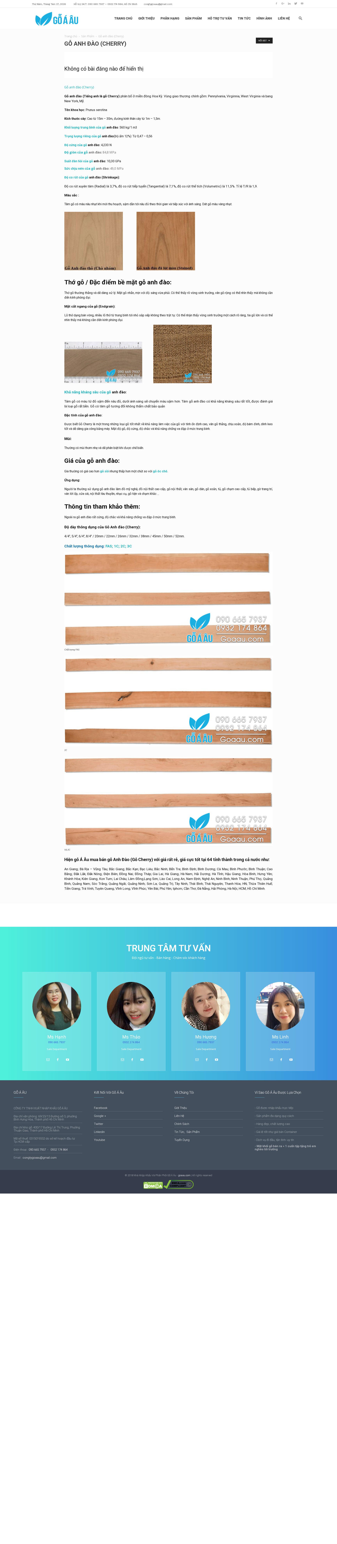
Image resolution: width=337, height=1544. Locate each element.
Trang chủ (70, 36)
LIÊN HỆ (284, 18)
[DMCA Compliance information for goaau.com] (178, 1188)
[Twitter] (296, 3)
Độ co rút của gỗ (76, 177)
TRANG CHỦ (123, 18)
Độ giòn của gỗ (76, 152)
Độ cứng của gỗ (75, 145)
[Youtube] (302, 3)
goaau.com (184, 1175)
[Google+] (283, 3)
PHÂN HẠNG (170, 18)
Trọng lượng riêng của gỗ (82, 136)
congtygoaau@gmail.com (158, 4)
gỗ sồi (104, 471)
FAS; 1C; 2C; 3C (98, 546)
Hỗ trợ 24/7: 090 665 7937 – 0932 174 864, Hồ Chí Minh (105, 4)
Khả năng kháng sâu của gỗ (87, 392)
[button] (300, 19)
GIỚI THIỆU (146, 18)
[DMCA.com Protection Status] (153, 1188)
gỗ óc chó (160, 471)
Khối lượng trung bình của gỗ (85, 127)
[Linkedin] (289, 3)
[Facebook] (276, 3)
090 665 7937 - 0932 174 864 (48, 1149)
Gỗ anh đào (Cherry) (79, 87)
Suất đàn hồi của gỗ (78, 161)
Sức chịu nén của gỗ (79, 168)
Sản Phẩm (87, 36)
